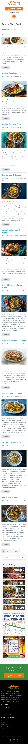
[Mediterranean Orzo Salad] (14, 458)
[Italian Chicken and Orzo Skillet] (14, 248)
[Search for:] (14, 557)
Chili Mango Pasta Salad (11, 393)
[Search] (23, 557)
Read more (6, 67)
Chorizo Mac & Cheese (11, 175)
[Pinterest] (18, 740)
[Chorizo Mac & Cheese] (14, 191)
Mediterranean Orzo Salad (12, 442)
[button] (14, 16)
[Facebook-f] (10, 740)
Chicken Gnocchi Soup (11, 124)
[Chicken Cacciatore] (14, 89)
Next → (17, 551)
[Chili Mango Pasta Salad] (14, 407)
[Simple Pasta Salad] (14, 513)
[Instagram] (14, 740)
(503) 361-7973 (14, 670)
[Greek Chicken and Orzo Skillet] (14, 303)
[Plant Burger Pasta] (14, 40)
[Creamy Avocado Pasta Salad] (14, 356)
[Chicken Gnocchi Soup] (14, 140)
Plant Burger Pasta (9, 30)
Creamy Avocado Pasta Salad (13, 340)
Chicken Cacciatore (9, 73)
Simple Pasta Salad (9, 497)
